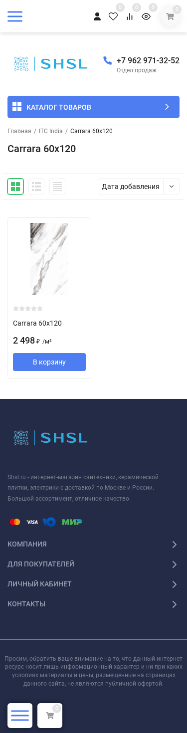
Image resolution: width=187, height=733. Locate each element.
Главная (19, 131)
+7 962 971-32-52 (148, 60)
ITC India (51, 131)
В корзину (49, 362)
